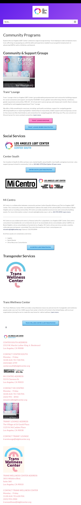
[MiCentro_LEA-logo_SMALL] (35, 177)
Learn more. (37, 115)
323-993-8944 (57, 212)
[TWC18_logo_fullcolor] (16, 259)
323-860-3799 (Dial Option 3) (43, 164)
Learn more (57, 164)
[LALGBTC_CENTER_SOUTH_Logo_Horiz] (27, 139)
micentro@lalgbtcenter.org (12, 229)
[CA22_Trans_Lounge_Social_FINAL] (19, 57)
